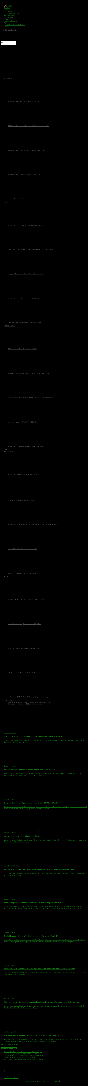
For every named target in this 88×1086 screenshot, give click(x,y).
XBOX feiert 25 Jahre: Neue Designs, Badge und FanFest (22, 1054)
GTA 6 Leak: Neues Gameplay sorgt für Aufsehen (19, 1057)
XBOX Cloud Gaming (10, 21)
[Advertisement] (44, 57)
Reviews (6, 23)
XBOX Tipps (9, 700)
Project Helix (8, 78)
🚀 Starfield (8, 6)
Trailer (10, 12)
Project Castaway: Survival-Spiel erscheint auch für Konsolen (23, 1056)
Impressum (8, 1076)
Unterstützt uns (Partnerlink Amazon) (36, 1081)
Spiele (6, 10)
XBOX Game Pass (9, 15)
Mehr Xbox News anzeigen (9, 1044)
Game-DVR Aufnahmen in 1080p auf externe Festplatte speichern (29, 702)
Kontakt (6, 27)
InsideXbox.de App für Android (15, 25)
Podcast (6, 19)
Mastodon (58, 1081)
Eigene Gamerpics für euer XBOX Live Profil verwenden (25, 704)
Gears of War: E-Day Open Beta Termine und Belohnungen (23, 1052)
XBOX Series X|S (9, 17)
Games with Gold (13, 13)
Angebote (7, 8)
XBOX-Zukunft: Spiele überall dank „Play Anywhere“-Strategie (23, 1059)
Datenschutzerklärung (11, 1078)
